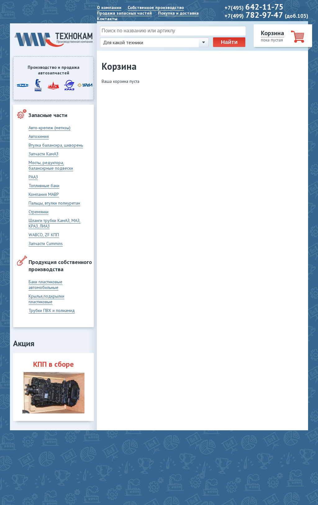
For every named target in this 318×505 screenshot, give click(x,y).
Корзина (272, 33)
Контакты (107, 18)
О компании (109, 7)
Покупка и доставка (178, 13)
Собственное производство (156, 7)
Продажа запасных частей (124, 13)
